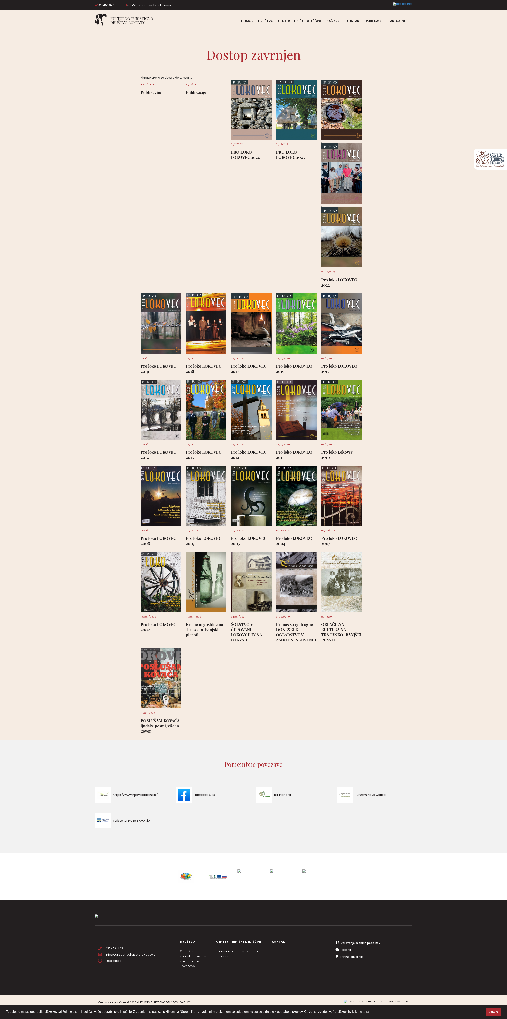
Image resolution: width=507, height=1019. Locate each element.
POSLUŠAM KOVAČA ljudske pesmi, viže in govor (160, 726)
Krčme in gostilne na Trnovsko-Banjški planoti (204, 629)
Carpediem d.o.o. (396, 1001)
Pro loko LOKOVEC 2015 (339, 368)
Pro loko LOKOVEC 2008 (158, 540)
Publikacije (375, 21)
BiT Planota (282, 795)
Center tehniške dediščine (300, 21)
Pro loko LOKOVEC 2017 (249, 368)
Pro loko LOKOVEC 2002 (158, 627)
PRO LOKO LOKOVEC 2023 (290, 154)
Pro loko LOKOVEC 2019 (158, 368)
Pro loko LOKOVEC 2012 (249, 454)
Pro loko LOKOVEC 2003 (339, 540)
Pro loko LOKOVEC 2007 (203, 540)
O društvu (187, 951)
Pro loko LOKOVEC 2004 (294, 540)
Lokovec (222, 956)
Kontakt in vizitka (193, 956)
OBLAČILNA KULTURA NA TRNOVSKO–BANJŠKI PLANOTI (341, 632)
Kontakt (353, 21)
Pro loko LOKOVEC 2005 (249, 540)
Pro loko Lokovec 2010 (337, 454)
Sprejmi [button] (494, 1011)
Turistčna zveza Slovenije (131, 820)
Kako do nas (190, 961)
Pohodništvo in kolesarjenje (237, 951)
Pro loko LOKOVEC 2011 (294, 454)
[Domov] (125, 20)
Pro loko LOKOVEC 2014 (158, 454)
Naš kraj (334, 21)
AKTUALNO (398, 21)
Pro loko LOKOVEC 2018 (203, 368)
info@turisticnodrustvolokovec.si (149, 5)
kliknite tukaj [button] (361, 1011)
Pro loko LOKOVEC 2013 (203, 454)
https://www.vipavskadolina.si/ (135, 795)
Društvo (265, 21)
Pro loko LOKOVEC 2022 (339, 282)
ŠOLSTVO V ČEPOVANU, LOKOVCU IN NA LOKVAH (246, 632)
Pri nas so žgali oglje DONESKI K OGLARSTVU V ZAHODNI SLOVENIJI (296, 632)
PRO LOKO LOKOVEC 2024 (245, 154)
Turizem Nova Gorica (370, 795)
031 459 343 (106, 5)
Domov (247, 21)
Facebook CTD (204, 795)
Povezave (187, 966)
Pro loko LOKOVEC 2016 (294, 368)
